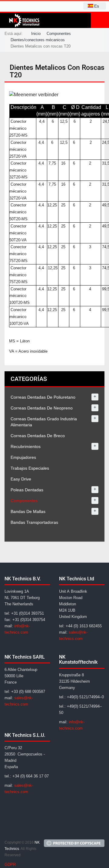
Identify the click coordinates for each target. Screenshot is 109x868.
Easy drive (21, 479)
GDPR (10, 864)
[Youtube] (40, 829)
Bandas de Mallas (28, 511)
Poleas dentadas (27, 489)
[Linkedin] (25, 829)
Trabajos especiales (30, 468)
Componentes (59, 33)
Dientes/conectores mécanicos (38, 40)
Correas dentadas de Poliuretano (43, 397)
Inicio (36, 33)
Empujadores (23, 457)
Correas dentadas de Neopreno (42, 408)
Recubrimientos (26, 446)
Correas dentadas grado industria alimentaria (44, 421)
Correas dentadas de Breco (38, 435)
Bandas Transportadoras (34, 522)
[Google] (11, 829)
